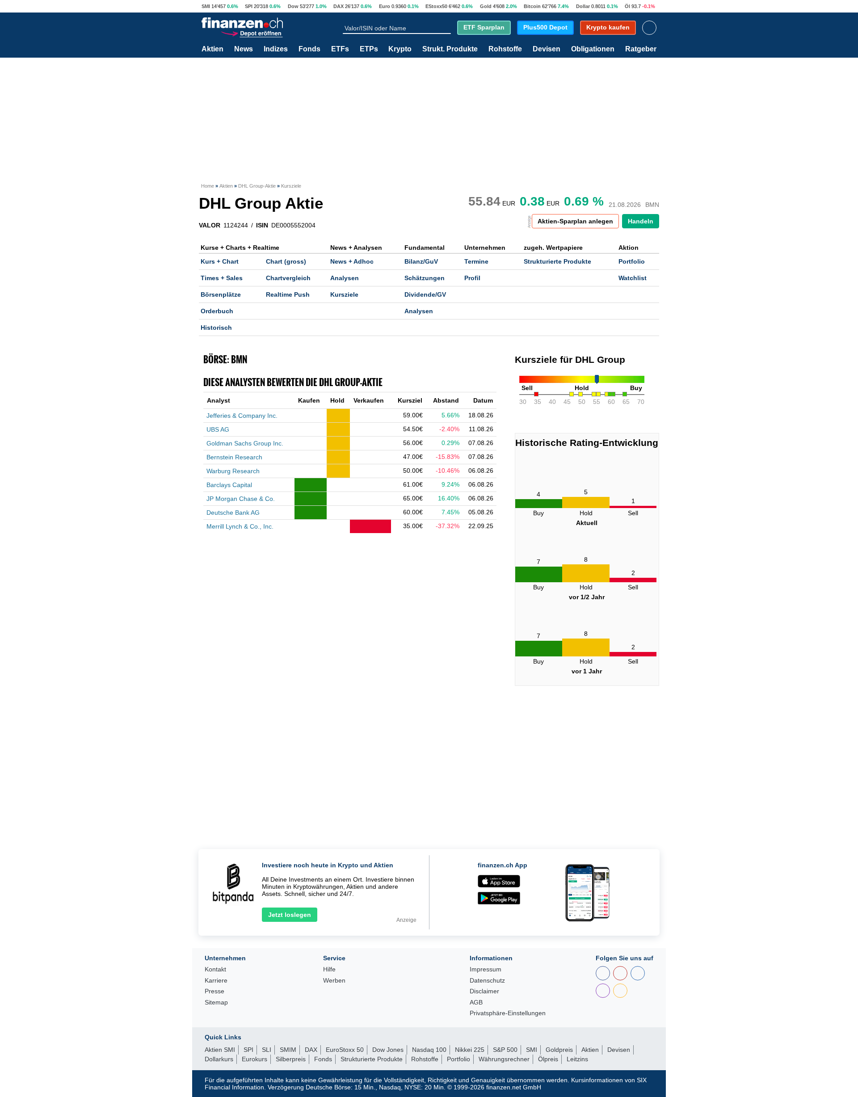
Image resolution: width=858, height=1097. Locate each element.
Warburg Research (233, 471)
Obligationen (592, 49)
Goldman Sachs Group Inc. (244, 443)
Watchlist (632, 278)
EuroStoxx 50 (345, 1049)
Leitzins (577, 1059)
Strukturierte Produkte (557, 261)
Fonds (309, 49)
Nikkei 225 (469, 1049)
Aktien (212, 49)
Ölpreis (548, 1059)
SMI (206, 6)
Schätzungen (424, 278)
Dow (293, 6)
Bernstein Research (234, 457)
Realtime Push (288, 294)
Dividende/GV (425, 294)
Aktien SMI (220, 1049)
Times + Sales (222, 278)
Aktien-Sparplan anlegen (575, 221)
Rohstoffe (505, 49)
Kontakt (215, 969)
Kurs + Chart (220, 261)
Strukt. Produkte (450, 49)
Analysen (344, 278)
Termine (476, 261)
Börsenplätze (221, 294)
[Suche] (447, 27)
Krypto (400, 49)
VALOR (209, 225)
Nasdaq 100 (429, 1049)
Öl (627, 6)
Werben (334, 980)
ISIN (262, 225)
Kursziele (344, 294)
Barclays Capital (229, 484)
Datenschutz (487, 980)
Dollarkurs (219, 1059)
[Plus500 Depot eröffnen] (251, 33)
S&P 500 (505, 1049)
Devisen (546, 49)
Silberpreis (291, 1059)
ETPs (369, 49)
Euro (384, 6)
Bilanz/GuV (421, 261)
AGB (476, 1002)
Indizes (276, 49)
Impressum (485, 969)
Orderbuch (217, 311)
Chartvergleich (288, 278)
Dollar (583, 6)
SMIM (288, 1049)
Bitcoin (532, 6)
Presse (214, 991)
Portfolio (631, 261)
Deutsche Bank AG (233, 512)
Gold (486, 6)
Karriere (216, 980)
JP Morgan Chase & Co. (240, 498)
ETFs (340, 49)
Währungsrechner (504, 1059)
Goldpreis (559, 1049)
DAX (338, 6)
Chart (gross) (286, 261)
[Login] (649, 28)
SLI (266, 1049)
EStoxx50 (436, 6)
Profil (472, 278)
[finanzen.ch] (242, 22)
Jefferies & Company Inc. (242, 415)
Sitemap (216, 1002)
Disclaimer (484, 991)
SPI (248, 6)
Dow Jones (388, 1049)
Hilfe (329, 969)
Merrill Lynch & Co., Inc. (239, 526)
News (243, 49)
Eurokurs (254, 1059)
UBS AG (217, 429)
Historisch (216, 327)
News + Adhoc (352, 261)
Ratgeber (640, 49)
